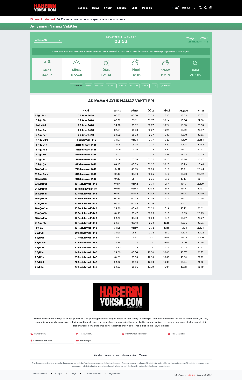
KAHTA (122, 86)
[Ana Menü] (209, 8)
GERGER (99, 86)
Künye (73, 374)
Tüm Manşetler (178, 334)
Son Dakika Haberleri (42, 341)
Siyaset (108, 8)
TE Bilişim (190, 375)
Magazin (147, 8)
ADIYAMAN (76, 86)
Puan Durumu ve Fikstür (135, 334)
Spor (134, 8)
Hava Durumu (40, 334)
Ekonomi (122, 8)
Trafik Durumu (86, 334)
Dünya (95, 8)
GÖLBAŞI (111, 86)
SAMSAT (134, 86)
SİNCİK (145, 86)
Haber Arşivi (85, 341)
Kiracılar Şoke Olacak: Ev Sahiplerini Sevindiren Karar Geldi (91, 19)
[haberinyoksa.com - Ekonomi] (45, 8)
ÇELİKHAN (165, 86)
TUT (154, 86)
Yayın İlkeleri (114, 374)
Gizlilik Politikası (39, 374)
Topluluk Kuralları (92, 374)
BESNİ (88, 86)
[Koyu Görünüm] (204, 8)
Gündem (83, 8)
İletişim (58, 374)
